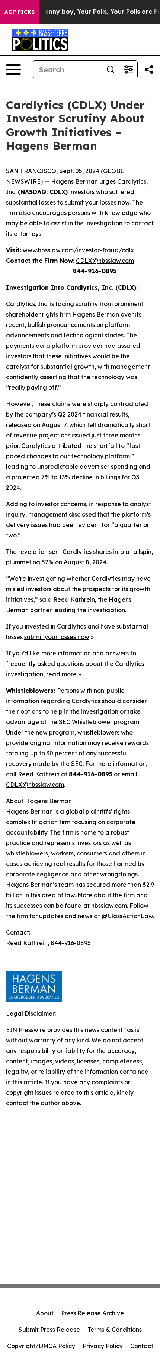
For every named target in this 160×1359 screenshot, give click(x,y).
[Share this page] (149, 69)
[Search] (110, 69)
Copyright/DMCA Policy (41, 1346)
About (45, 1313)
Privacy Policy (103, 1346)
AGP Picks (19, 12)
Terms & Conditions (114, 1329)
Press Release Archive (92, 1313)
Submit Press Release (49, 1329)
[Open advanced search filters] (128, 69)
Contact (141, 1346)
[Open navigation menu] (13, 69)
